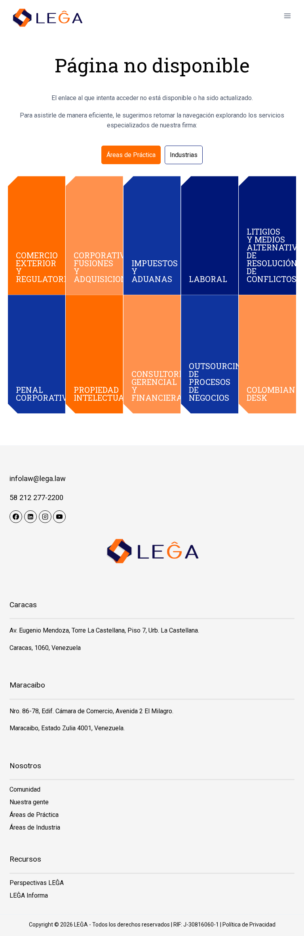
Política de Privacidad (249, 924)
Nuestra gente (29, 802)
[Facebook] (16, 516)
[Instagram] (45, 516)
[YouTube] (59, 516)
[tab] (131, 155)
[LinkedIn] (30, 516)
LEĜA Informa (29, 895)
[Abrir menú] (287, 15)
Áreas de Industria (35, 827)
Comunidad (25, 789)
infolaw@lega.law (38, 478)
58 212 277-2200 (36, 497)
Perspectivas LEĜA (37, 883)
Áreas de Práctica (34, 815)
